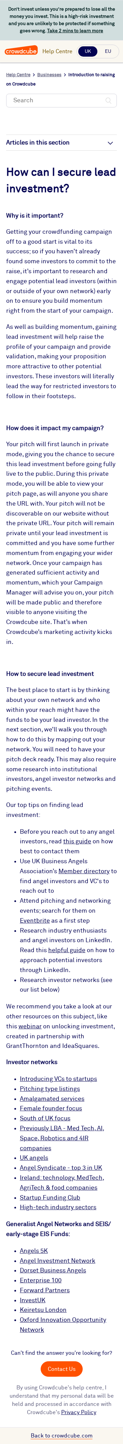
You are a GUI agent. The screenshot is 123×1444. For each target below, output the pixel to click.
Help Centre (57, 51)
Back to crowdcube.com (62, 1436)
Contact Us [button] (62, 1369)
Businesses (49, 75)
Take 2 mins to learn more (75, 30)
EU (108, 51)
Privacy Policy (78, 1412)
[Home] (21, 53)
